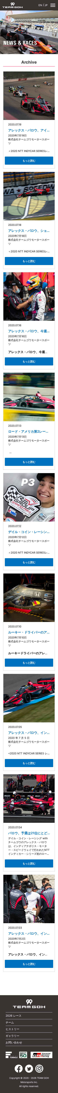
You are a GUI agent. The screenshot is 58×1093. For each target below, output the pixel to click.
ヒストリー (12, 1029)
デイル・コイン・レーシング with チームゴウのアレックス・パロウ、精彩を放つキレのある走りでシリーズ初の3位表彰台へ (28, 532)
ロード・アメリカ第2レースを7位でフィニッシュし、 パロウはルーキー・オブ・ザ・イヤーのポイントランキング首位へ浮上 (29, 431)
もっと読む (29, 160)
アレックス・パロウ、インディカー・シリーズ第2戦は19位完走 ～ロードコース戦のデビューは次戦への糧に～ (28, 732)
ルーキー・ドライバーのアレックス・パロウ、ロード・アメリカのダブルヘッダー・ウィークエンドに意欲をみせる (27, 632)
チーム (10, 1022)
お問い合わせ (14, 1042)
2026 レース (13, 1015)
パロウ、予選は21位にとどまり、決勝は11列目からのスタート (27, 833)
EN (40, 5)
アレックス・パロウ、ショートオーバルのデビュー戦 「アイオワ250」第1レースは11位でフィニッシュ (28, 230)
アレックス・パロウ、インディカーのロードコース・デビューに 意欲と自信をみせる (28, 933)
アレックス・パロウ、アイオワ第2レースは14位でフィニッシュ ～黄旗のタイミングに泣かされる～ (28, 130)
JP (46, 5)
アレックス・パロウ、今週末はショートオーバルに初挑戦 (27, 331)
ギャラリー (12, 1035)
